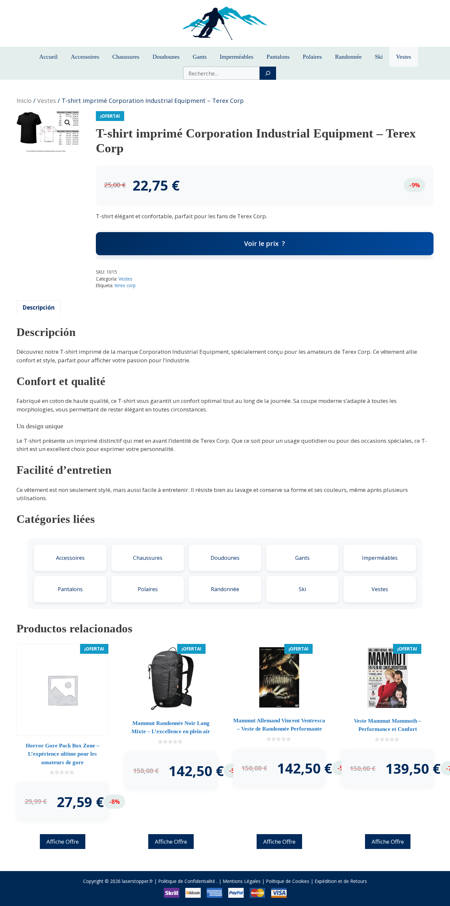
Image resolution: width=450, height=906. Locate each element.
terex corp (125, 285)
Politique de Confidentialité (186, 881)
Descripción (38, 307)
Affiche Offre (62, 841)
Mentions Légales (242, 881)
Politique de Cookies (287, 881)
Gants (200, 56)
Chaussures (125, 56)
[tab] (38, 307)
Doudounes (166, 56)
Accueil (48, 56)
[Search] (268, 73)
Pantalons (278, 56)
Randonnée (348, 56)
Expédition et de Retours (341, 881)
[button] (67, 123)
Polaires (312, 56)
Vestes (403, 56)
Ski (379, 56)
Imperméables (236, 56)
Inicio (24, 101)
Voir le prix (261, 243)
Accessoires (85, 56)
